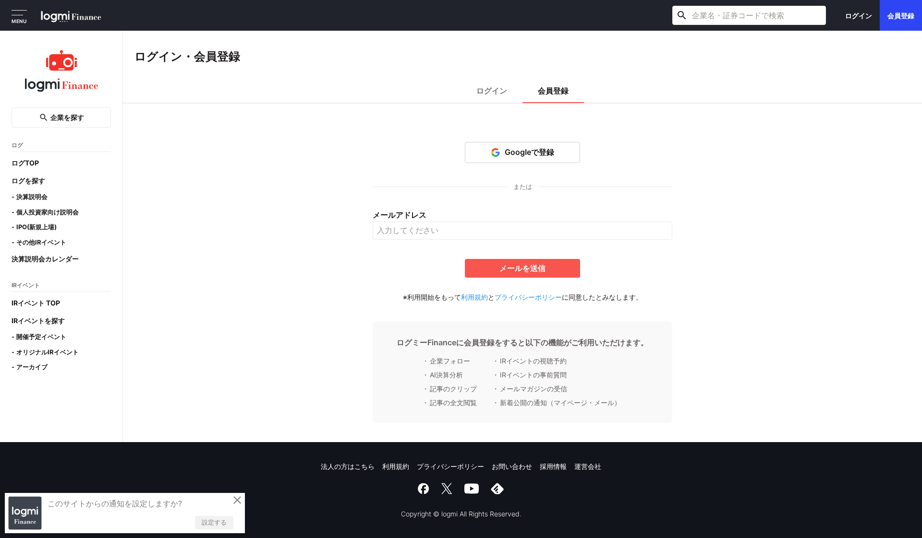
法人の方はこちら (348, 466)
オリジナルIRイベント (47, 352)
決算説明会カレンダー (45, 259)
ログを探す (28, 180)
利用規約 (474, 297)
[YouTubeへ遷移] (471, 488)
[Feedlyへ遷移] (497, 488)
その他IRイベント (41, 242)
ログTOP (25, 163)
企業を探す (67, 117)
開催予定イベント (41, 336)
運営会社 (587, 466)
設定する (214, 522)
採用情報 (553, 466)
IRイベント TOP (36, 303)
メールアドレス (399, 215)
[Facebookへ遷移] (423, 488)
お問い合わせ (512, 466)
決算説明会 (32, 196)
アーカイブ (32, 367)
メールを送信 (522, 268)
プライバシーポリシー (528, 297)
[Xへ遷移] (446, 488)
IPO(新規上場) (36, 227)
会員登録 (900, 16)
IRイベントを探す (38, 320)
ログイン (858, 16)
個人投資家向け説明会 (47, 212)
